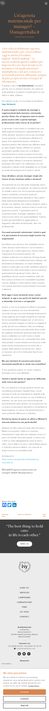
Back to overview (24, 514)
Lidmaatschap (24, 602)
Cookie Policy (33, 686)
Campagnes (24, 597)
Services (24, 593)
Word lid (24, 544)
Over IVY (24, 588)
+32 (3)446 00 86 (15, 646)
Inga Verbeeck (8, 104)
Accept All (24, 692)
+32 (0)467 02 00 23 (32, 646)
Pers (24, 607)
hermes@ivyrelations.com (26, 649)
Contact (24, 617)
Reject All (24, 705)
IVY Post (24, 612)
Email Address (6, 664)
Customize (24, 699)
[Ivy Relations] (2, 3)
